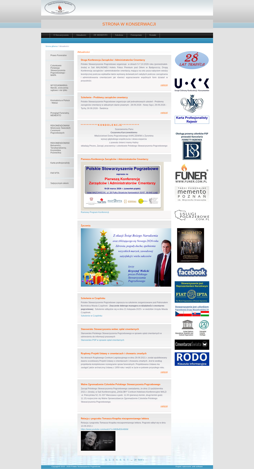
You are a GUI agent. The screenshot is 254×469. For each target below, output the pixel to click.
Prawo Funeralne (58, 55)
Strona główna (51, 46)
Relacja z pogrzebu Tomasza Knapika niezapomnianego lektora (115, 418)
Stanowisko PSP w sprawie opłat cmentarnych (102, 340)
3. (113, 460)
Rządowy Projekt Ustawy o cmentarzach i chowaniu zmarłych (114, 353)
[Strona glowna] (60, 14)
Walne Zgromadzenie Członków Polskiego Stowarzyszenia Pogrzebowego (120, 384)
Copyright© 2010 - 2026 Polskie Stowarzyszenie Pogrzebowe (75, 466)
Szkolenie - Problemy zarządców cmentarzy (104, 97)
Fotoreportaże (136, 35)
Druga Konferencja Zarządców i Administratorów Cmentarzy (113, 60)
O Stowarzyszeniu (61, 35)
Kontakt (152, 35)
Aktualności (81, 35)
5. (121, 460)
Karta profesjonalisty (60, 163)
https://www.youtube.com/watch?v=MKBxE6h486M (104, 429)
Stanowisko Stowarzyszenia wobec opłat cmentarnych (110, 329)
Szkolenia (119, 35)
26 (135, 460)
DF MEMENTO (100, 35)
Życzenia (85, 225)
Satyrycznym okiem (59, 183)
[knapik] (98, 450)
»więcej (164, 85)
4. (117, 460)
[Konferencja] (133, 210)
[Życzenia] (133, 286)
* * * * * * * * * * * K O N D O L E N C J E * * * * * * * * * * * (110, 125)
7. (128, 460)
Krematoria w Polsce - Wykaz (60, 101)
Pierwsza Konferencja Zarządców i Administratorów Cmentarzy (114, 159)
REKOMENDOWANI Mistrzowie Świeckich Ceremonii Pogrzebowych (60, 129)
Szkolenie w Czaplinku (93, 298)
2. (110, 460)
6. (124, 460)
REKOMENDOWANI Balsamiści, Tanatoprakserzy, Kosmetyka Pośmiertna (59, 148)
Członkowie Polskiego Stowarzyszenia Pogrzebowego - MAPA (58, 70)
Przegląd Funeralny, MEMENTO (59, 114)
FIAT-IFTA (54, 173)
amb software (197, 466)
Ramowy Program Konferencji (95, 212)
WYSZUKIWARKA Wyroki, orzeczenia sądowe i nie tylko (59, 87)
